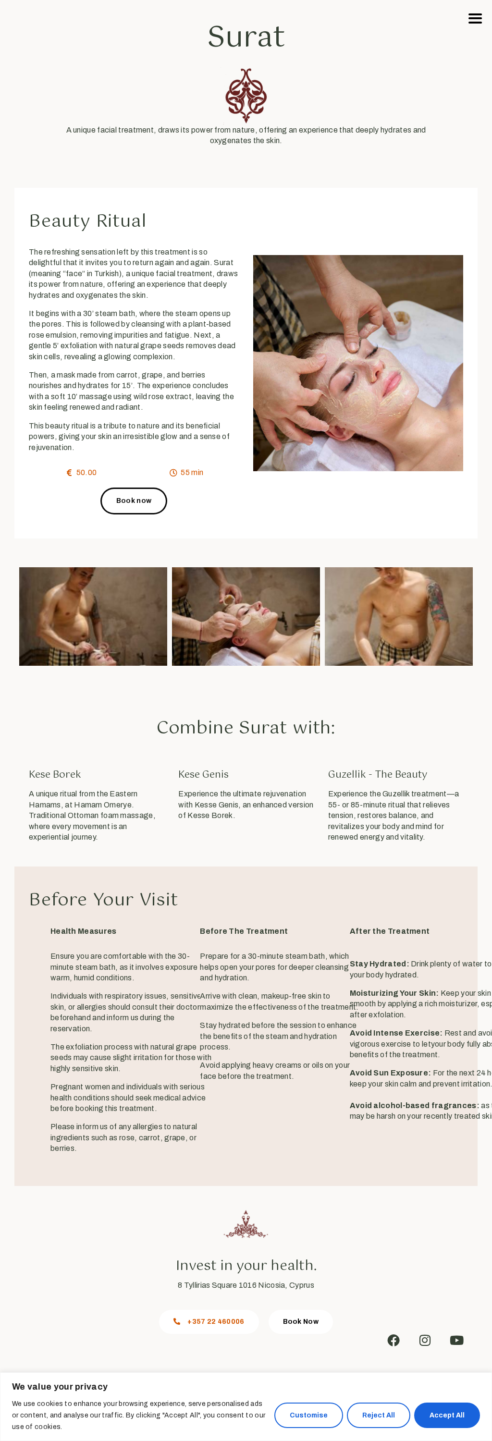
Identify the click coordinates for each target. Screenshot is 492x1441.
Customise (309, 1415)
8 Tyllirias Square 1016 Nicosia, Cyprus (246, 1285)
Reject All (378, 1415)
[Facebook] (393, 1340)
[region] (246, 1406)
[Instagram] (425, 1340)
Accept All (447, 1415)
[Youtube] (457, 1340)
